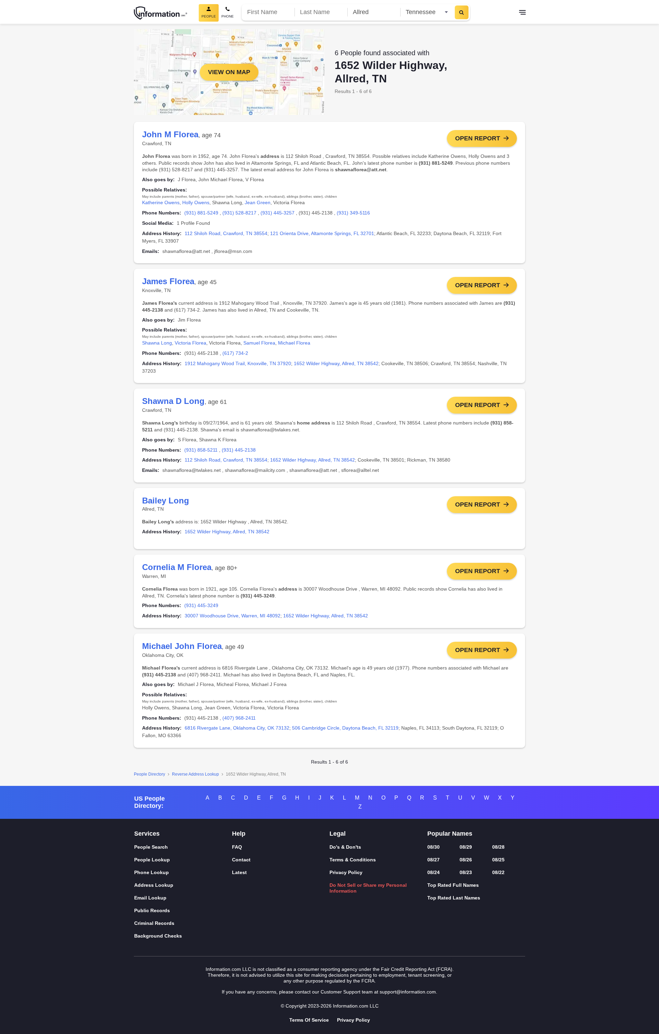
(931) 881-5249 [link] (201, 213)
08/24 (433, 872)
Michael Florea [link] (294, 343)
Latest (239, 872)
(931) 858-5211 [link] (201, 450)
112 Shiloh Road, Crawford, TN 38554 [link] (226, 233)
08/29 (466, 847)
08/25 (498, 859)
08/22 (498, 872)
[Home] (161, 13)
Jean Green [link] (257, 202)
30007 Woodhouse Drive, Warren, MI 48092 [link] (232, 615)
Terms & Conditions (353, 859)
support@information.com (408, 992)
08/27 (433, 859)
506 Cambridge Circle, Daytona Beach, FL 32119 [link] (345, 728)
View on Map (229, 72)
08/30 (433, 847)
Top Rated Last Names (453, 898)
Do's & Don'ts (345, 847)
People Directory (149, 774)
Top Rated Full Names (453, 885)
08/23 (466, 872)
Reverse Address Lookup (195, 774)
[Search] (462, 12)
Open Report (477, 138)
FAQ (237, 847)
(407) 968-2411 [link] (239, 718)
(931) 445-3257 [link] (277, 213)
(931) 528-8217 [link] (239, 213)
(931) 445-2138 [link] (239, 450)
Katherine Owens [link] (161, 202)
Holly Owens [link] (195, 202)
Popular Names (449, 833)
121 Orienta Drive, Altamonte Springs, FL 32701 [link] (322, 233)
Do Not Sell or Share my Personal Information (368, 888)
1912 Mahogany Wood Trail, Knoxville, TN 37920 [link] (238, 363)
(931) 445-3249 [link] (201, 605)
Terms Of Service (309, 1020)
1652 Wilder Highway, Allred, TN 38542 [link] (336, 363)
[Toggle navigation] (522, 13)
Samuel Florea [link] (259, 343)
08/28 (498, 847)
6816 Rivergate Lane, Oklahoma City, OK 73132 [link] (237, 728)
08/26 (466, 859)
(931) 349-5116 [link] (353, 213)
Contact (241, 859)
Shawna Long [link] (157, 343)
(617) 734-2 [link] (235, 353)
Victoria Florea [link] (190, 343)
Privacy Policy (346, 872)
